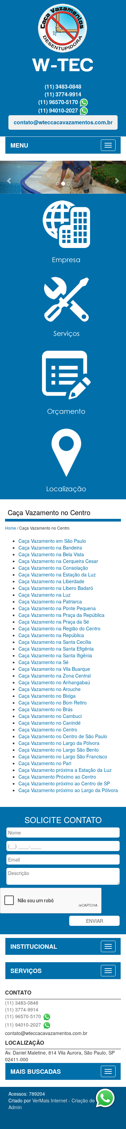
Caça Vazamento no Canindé (49, 722)
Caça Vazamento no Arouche (49, 689)
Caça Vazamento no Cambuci (50, 716)
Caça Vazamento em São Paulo (52, 540)
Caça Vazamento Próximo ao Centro (57, 776)
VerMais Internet (49, 1100)
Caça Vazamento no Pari (44, 763)
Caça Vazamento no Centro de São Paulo (62, 736)
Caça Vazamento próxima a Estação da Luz (65, 769)
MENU (19, 145)
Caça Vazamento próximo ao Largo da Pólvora (68, 790)
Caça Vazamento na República (51, 635)
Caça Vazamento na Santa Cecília (54, 641)
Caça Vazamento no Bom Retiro (52, 702)
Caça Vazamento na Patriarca (50, 601)
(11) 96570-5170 (58, 102)
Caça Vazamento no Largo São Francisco (62, 756)
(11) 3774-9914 (63, 94)
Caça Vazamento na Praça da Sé (53, 621)
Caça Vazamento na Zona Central (54, 675)
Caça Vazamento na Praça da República (61, 614)
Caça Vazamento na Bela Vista (51, 554)
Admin (15, 1107)
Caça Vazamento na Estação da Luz (57, 574)
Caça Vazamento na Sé (43, 662)
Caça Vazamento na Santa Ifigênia (55, 655)
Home (10, 528)
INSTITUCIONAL (33, 946)
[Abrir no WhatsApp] (84, 102)
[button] (9, 177)
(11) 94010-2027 (58, 110)
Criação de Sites (89, 1100)
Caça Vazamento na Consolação (53, 567)
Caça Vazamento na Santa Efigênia (56, 648)
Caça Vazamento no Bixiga (47, 695)
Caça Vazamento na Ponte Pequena (57, 608)
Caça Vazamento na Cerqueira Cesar (58, 561)
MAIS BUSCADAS (35, 1071)
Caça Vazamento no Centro (47, 729)
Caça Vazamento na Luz (44, 594)
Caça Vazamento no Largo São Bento (58, 749)
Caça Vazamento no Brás (45, 709)
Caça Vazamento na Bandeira (50, 547)
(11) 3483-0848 (63, 86)
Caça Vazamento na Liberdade (51, 581)
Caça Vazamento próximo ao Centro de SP (64, 783)
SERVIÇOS (26, 970)
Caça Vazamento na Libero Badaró (55, 588)
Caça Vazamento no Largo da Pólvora (58, 743)
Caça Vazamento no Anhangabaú (54, 682)
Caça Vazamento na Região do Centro (59, 628)
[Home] (63, 39)
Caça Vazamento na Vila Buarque (54, 668)
